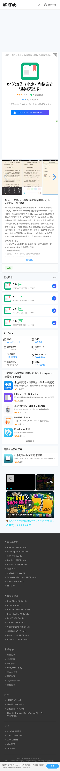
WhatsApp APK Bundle (17, 551)
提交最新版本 (12, 357)
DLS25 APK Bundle (15, 618)
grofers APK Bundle (16, 573)
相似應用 (11, 744)
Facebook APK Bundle (17, 564)
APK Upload (12, 740)
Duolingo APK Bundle (17, 560)
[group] (12, 177)
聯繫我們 (11, 655)
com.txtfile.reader (14, 342)
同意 (52, 766)
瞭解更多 (26, 767)
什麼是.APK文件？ (15, 700)
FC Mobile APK (14, 605)
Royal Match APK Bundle (18, 635)
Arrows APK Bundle (16, 622)
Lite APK (11, 586)
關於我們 (11, 685)
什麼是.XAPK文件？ (15, 704)
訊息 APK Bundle (14, 556)
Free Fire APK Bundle (17, 601)
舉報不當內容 (40, 365)
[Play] (7, 488)
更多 (55, 277)
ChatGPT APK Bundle (17, 547)
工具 (9, 267)
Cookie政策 (12, 672)
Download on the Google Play (30, 112)
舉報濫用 (11, 659)
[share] (49, 493)
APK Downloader (15, 735)
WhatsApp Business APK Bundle (22, 577)
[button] (55, 177)
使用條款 (11, 663)
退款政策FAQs (13, 680)
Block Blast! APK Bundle (18, 614)
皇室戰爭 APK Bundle (16, 631)
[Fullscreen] (34, 488)
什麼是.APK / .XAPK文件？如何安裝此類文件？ (30, 104)
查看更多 (30, 441)
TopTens (11, 748)
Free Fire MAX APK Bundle (19, 610)
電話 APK (11, 568)
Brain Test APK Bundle (17, 639)
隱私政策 (11, 676)
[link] (10, 495)
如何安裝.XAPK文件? (16, 708)
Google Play (40, 357)
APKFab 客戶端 (14, 731)
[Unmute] (11, 488)
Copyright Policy (14, 668)
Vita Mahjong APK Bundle (18, 627)
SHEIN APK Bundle (15, 581)
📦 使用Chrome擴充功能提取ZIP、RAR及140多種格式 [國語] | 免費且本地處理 (30, 494)
